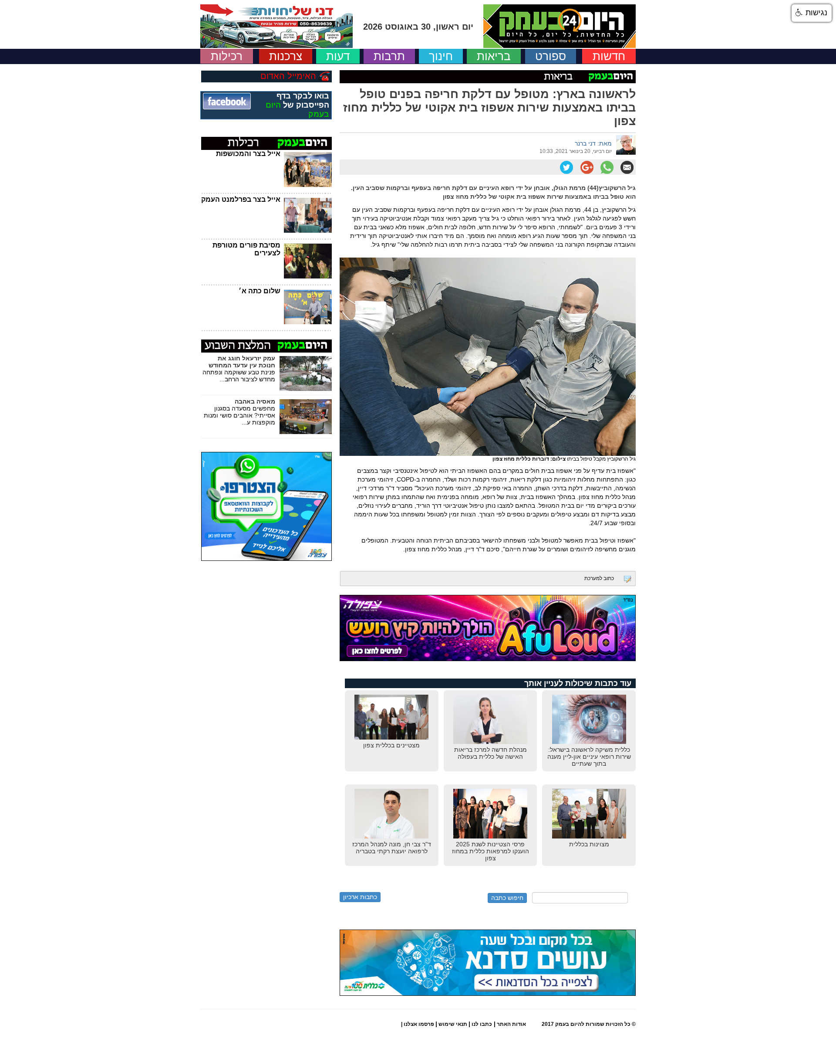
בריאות (494, 56)
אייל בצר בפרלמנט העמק (240, 199)
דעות (338, 56)
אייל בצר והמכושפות (248, 153)
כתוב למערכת (599, 578)
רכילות (227, 56)
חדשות (609, 56)
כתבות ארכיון (360, 896)
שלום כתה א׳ (259, 291)
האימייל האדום (288, 76)
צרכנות (285, 56)
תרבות (389, 56)
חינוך (441, 56)
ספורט (550, 56)
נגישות (815, 12)
